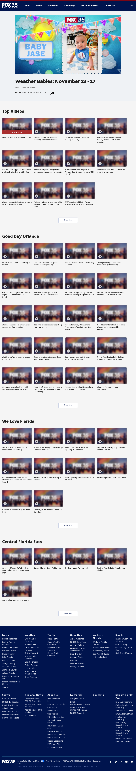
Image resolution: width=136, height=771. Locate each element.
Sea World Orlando (101, 654)
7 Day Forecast (31, 653)
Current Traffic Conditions (53, 643)
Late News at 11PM (10, 711)
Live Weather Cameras (30, 640)
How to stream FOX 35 (56, 699)
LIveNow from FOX (10, 714)
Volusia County (8, 673)
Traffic (51, 635)
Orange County (8, 663)
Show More (68, 220)
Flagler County (8, 654)
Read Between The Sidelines (123, 640)
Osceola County (9, 666)
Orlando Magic (121, 644)
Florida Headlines (9, 639)
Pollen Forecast (31, 665)
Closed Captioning (55, 741)
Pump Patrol (52, 639)
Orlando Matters (9, 708)
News (5, 635)
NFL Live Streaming (123, 702)
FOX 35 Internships (55, 717)
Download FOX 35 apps (55, 726)
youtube (126, 762)
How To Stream (9, 698)
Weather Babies (77, 645)
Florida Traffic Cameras (53, 654)
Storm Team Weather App (30, 672)
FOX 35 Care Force (78, 642)
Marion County (8, 660)
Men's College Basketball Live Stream (121, 725)
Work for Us (52, 714)
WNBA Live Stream (123, 738)
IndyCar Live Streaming (120, 718)
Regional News (34, 694)
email (132, 762)
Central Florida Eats (10, 718)
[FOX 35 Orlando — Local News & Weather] (11, 5)
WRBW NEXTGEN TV (56, 734)
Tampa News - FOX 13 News (33, 705)
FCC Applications (54, 747)
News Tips (76, 694)
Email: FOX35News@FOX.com (80, 703)
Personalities (52, 710)
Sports (119, 635)
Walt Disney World (101, 650)
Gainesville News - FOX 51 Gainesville (33, 699)
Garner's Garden (77, 657)
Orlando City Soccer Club (123, 648)
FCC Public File (53, 744)
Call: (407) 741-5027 (78, 698)
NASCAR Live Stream (124, 714)
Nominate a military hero (10, 677)
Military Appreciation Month (11, 682)
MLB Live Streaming (124, 710)
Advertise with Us (54, 731)
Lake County (7, 657)
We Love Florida (77, 639)
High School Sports (123, 653)
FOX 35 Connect (77, 713)
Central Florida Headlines (8, 643)
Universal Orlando (100, 657)
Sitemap (5, 687)
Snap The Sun (31, 677)
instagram (121, 762)
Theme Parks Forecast (30, 657)
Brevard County (9, 650)
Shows (6, 694)
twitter (116, 762)
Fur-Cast (73, 660)
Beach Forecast (31, 662)
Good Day (76, 635)
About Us (52, 694)
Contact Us (52, 707)
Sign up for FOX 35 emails (55, 721)
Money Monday (77, 666)
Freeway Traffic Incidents (54, 648)
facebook (110, 762)
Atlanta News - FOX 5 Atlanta (33, 711)
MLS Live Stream (122, 741)
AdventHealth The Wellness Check (78, 649)
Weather (30, 635)
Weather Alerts (31, 644)
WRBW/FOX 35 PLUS (56, 737)
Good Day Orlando (10, 705)
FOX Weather (30, 668)
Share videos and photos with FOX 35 (78, 708)
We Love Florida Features (100, 643)
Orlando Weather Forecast (32, 648)
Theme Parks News (101, 647)
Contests (98, 694)
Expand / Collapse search (132, 5)
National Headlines (10, 647)
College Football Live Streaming (124, 706)
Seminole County (9, 670)
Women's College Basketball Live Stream (122, 733)
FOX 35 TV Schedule (10, 702)
